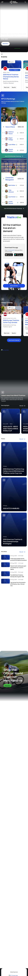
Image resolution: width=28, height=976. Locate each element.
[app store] (9, 254)
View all (21, 405)
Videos (11, 423)
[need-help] (14, 605)
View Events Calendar (14, 340)
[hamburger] (2, 2)
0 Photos (5, 466)
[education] (14, 358)
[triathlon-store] (12, 661)
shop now (7, 685)
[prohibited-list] (14, 632)
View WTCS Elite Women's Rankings (13, 208)
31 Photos (5, 505)
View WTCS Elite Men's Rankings (13, 156)
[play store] (18, 254)
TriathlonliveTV (11, 250)
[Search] (25, 2)
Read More (5, 43)
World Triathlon (14, 2)
